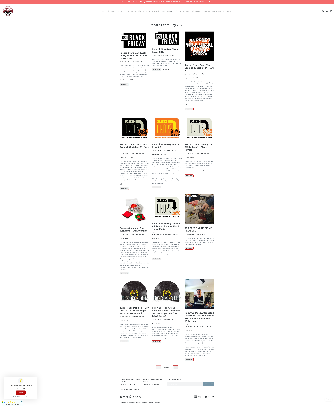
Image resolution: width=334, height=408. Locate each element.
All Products (112, 11)
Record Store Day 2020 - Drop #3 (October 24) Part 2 (199, 68)
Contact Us (122, 11)
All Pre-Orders (180, 11)
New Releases (124, 80)
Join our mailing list (174, 379)
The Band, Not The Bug (151, 384)
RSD (131, 80)
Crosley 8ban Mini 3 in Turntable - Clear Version (133, 229)
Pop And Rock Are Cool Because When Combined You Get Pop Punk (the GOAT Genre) (166, 311)
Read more (124, 84)
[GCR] (3, 401)
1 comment (166, 69)
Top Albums (203, 171)
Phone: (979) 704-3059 (127, 384)
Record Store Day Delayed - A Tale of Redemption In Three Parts (166, 226)
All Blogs (170, 11)
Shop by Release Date (194, 11)
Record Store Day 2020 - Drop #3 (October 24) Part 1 (134, 147)
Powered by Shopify (154, 402)
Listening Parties (159, 11)
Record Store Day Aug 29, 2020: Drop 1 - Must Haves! (198, 147)
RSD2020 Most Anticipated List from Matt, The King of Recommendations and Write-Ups (199, 317)
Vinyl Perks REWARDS (225, 11)
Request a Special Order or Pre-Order (140, 11)
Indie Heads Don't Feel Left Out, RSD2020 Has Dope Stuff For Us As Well (134, 310)
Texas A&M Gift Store (210, 11)
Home (104, 11)
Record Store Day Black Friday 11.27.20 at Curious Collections (133, 56)
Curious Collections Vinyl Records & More (135, 402)
